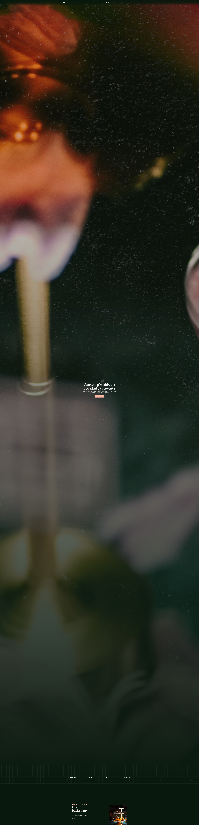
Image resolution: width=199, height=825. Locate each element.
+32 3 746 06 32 (130, 778)
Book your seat (100, 396)
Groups (101, 2)
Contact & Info (107, 2)
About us (90, 2)
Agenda (95, 2)
